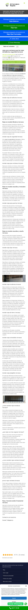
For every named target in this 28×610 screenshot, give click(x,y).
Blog (4, 569)
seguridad (4, 56)
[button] (26, 586)
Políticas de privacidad (8, 575)
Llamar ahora (15, 39)
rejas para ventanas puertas (8, 54)
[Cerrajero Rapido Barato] (14, 5)
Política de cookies (7, 578)
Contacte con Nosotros (9, 62)
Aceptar (14, 598)
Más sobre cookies (7, 581)
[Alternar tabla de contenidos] (16, 47)
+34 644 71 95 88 (20, 62)
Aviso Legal (5, 572)
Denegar (14, 601)
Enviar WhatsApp (15, 42)
